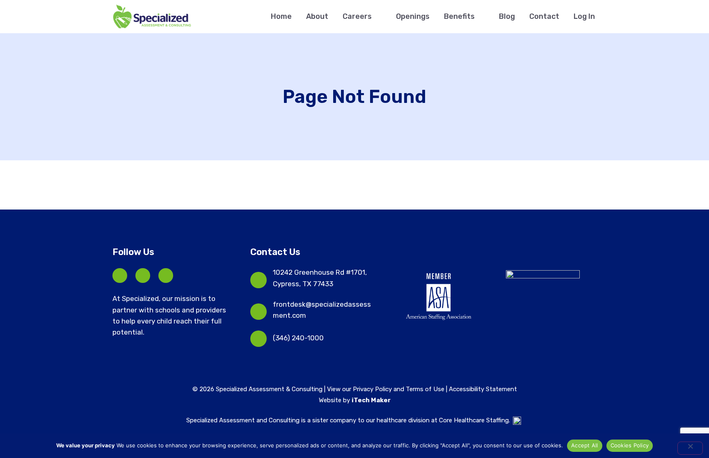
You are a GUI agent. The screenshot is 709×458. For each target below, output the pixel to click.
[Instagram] (165, 275)
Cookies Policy (630, 445)
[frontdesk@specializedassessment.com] (258, 311)
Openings (413, 16)
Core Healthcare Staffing (474, 420)
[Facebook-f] (119, 275)
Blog (507, 16)
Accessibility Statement (483, 389)
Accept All (584, 445)
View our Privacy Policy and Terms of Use (386, 389)
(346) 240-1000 (298, 338)
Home (281, 16)
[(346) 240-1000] (258, 338)
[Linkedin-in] (142, 275)
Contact (544, 16)
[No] (690, 448)
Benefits (459, 16)
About (317, 16)
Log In (584, 16)
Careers (357, 16)
